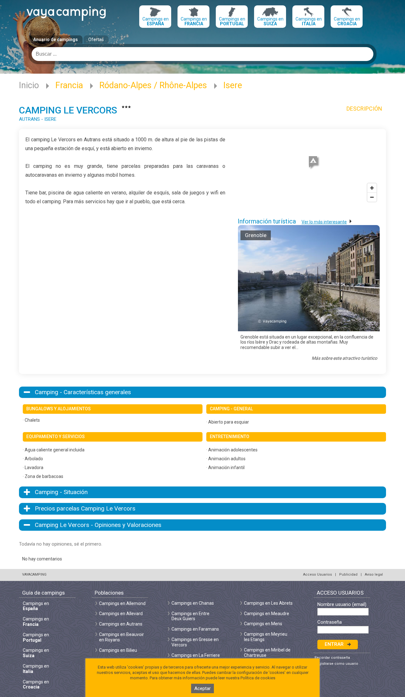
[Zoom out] (372, 197)
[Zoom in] (372, 188)
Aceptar (202, 688)
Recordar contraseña (332, 658)
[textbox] (202, 54)
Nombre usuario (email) (341, 604)
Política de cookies (257, 678)
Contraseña (329, 622)
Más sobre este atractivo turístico (344, 358)
